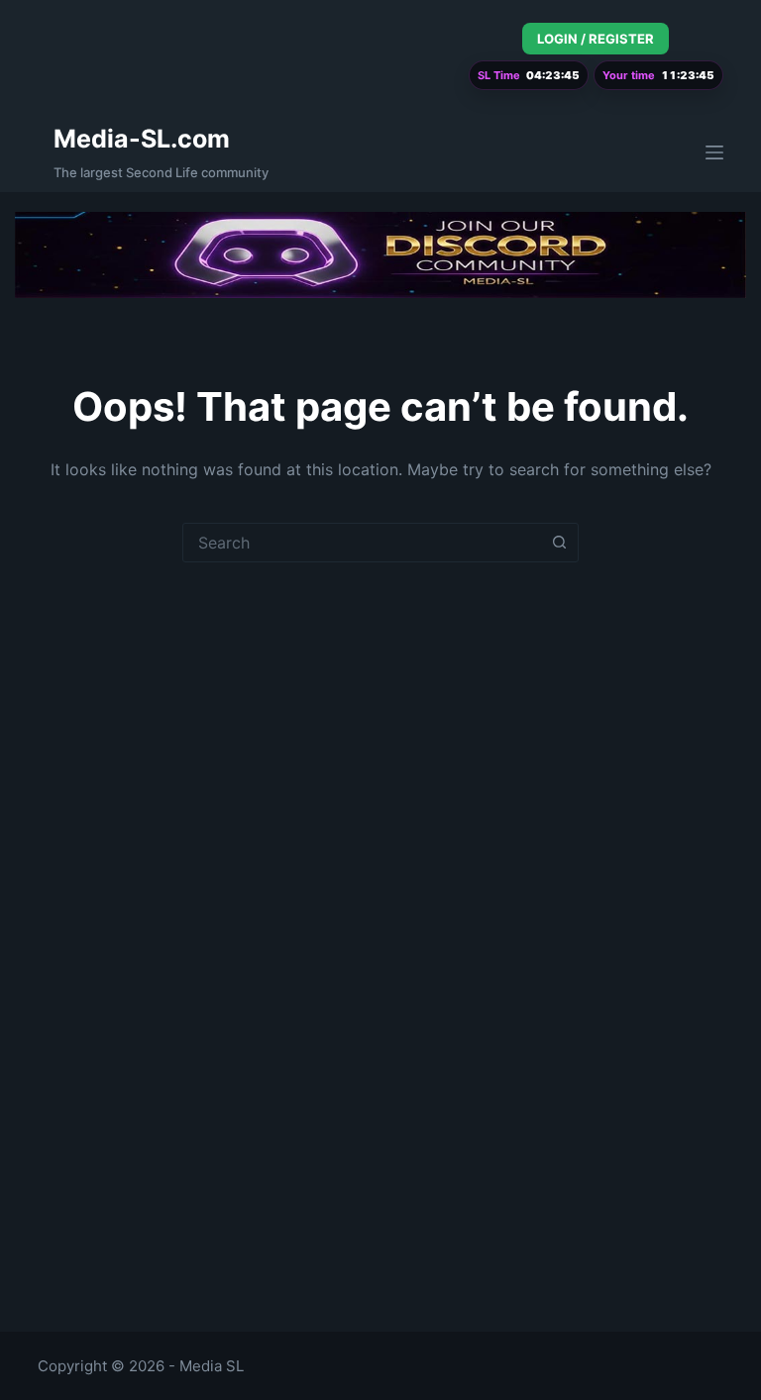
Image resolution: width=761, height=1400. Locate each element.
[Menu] (714, 152)
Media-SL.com (142, 138)
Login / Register (595, 39)
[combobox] (361, 542)
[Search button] (559, 542)
